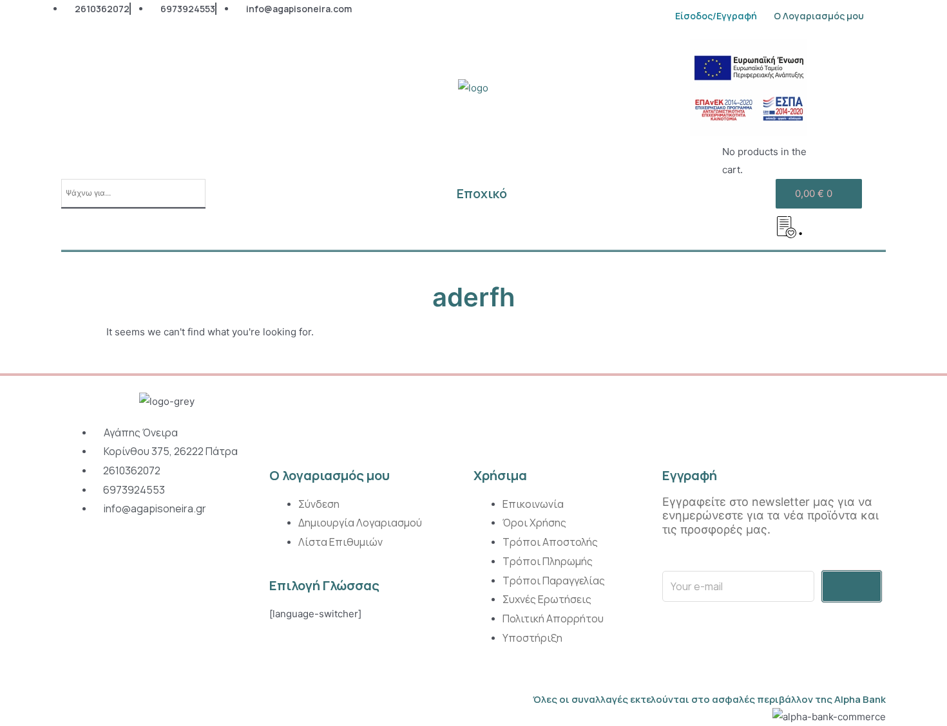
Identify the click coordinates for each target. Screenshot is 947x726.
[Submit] (852, 586)
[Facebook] (105, 558)
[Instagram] (76, 558)
